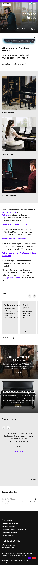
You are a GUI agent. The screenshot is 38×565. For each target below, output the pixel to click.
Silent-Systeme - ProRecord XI (15, 238)
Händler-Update (26, 306)
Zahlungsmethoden (8, 526)
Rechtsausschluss (8, 536)
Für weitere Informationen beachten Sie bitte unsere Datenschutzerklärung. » (15, 562)
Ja (29, 558)
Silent (14, 212)
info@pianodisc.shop (11, 277)
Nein (34, 558)
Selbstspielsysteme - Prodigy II (15, 224)
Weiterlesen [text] (8, 338)
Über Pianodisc (7, 520)
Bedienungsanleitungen (16, 305)
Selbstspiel (6, 212)
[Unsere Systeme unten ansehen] (19, 41)
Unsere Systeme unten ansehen (13, 64)
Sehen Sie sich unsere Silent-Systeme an (16, 29)
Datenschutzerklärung (9, 533)
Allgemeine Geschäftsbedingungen (14, 529)
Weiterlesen (18, 372)
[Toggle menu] (34, 4)
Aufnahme (6, 215)
